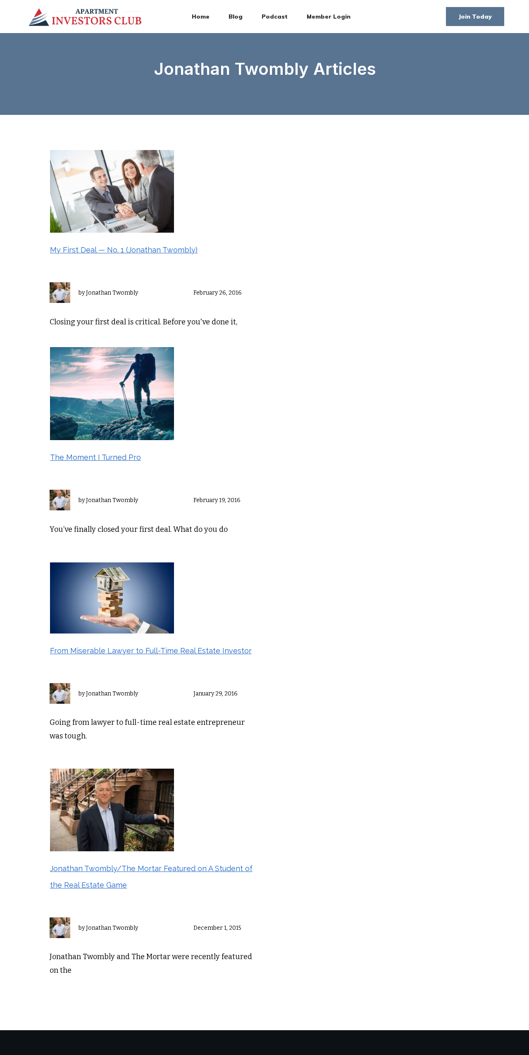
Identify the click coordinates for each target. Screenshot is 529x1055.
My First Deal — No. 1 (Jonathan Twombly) (124, 249)
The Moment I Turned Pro (95, 457)
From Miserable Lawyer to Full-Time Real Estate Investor (151, 650)
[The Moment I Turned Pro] (112, 393)
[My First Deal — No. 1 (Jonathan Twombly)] (112, 191)
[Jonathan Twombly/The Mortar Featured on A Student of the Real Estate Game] (112, 809)
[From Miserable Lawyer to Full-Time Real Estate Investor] (112, 598)
